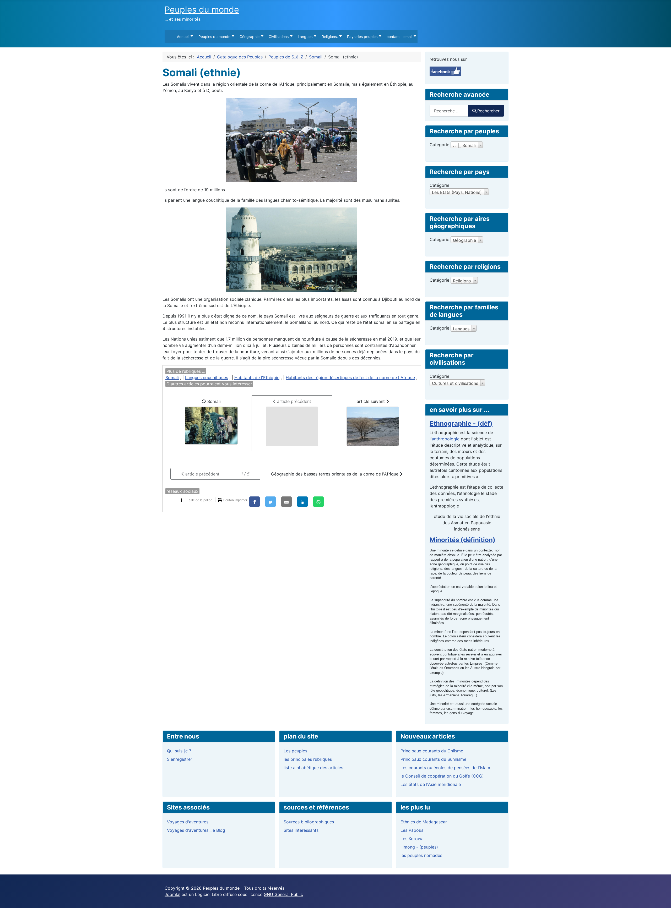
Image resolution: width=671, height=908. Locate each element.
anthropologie (445, 438)
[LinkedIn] (302, 501)
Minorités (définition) (462, 540)
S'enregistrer (179, 759)
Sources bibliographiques (309, 821)
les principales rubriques (308, 759)
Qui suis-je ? (179, 750)
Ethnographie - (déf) (461, 423)
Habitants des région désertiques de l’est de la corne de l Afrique (350, 377)
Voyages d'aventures (187, 821)
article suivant (371, 401)
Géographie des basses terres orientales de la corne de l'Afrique (335, 474)
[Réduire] (176, 499)
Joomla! (172, 894)
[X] (270, 501)
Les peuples (295, 750)
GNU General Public (283, 894)
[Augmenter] (181, 499)
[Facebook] (254, 501)
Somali (172, 377)
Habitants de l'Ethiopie (256, 377)
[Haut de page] (662, 898)
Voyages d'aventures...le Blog (196, 830)
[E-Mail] (286, 501)
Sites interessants (301, 830)
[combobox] (449, 111)
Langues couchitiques (206, 377)
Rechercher (488, 110)
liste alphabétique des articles (313, 767)
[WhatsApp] (318, 501)
